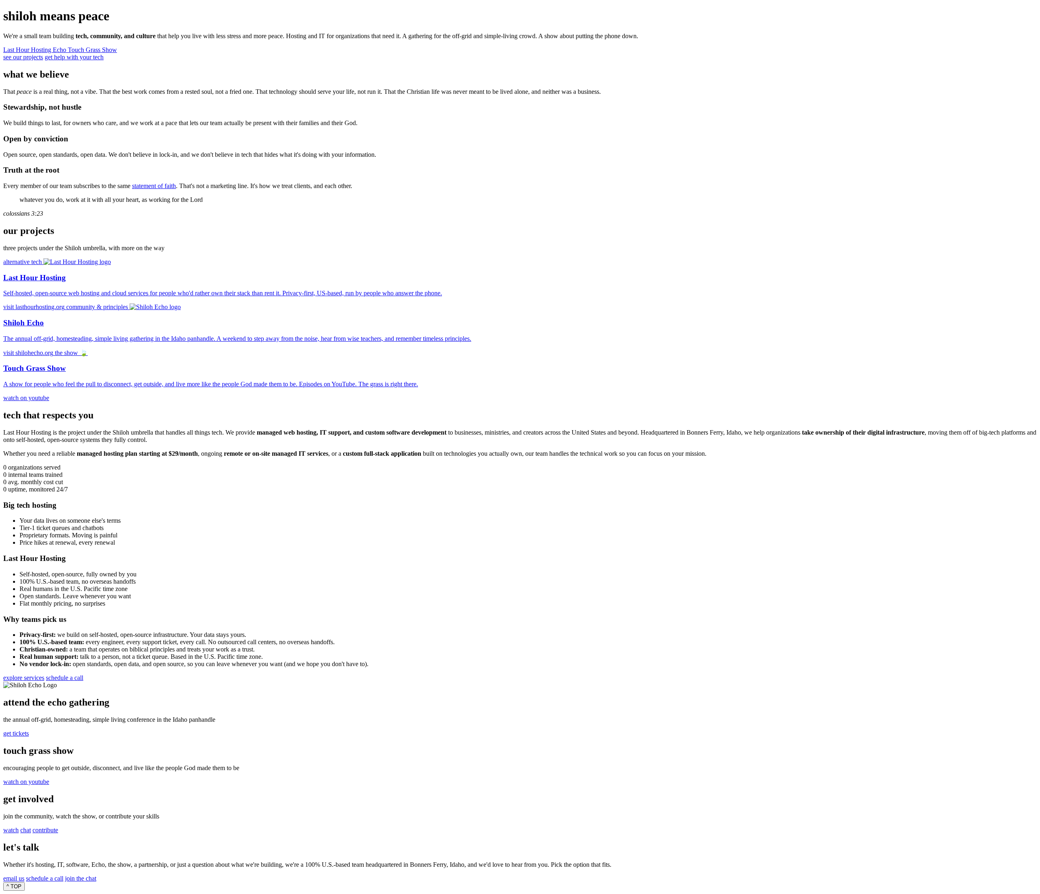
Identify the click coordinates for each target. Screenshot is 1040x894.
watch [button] (11, 830)
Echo (60, 49)
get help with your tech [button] (74, 57)
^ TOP (14, 886)
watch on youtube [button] (26, 781)
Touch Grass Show (92, 49)
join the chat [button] (80, 878)
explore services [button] (23, 677)
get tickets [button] (16, 733)
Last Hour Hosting (28, 49)
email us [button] (13, 878)
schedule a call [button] (64, 677)
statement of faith (154, 185)
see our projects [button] (23, 57)
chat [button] (25, 830)
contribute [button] (45, 830)
